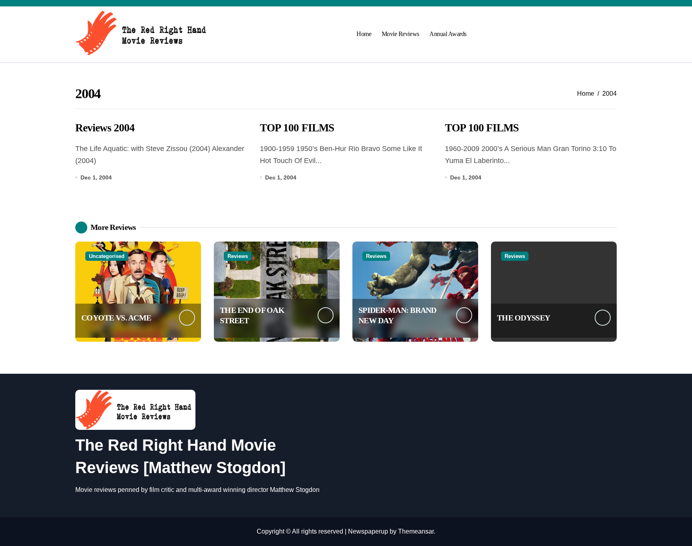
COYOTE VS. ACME (116, 317)
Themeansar (416, 531)
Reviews (237, 256)
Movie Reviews (400, 33)
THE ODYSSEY (523, 317)
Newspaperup (368, 531)
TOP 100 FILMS (297, 128)
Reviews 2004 (105, 128)
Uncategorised (107, 256)
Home (363, 33)
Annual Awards (448, 33)
